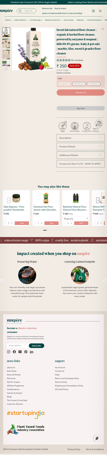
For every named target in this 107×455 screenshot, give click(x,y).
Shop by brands (60, 8)
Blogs (9, 396)
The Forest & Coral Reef (17, 400)
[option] (78, 280)
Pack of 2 (79, 84)
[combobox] (30, 11)
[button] (64, 60)
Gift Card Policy (61, 389)
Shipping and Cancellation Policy (69, 385)
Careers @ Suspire (14, 393)
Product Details (67, 146)
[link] (16, 197)
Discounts (11, 378)
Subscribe (36, 345)
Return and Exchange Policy (67, 378)
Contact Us (59, 371)
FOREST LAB (61, 57)
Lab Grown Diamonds (94, 20)
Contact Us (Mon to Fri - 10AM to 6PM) (79, 163)
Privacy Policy (74, 449)
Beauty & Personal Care (52, 20)
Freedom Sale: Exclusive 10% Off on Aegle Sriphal (25, 2)
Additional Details (68, 155)
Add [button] (22, 223)
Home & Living (68, 20)
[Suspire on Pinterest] (25, 351)
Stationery (80, 20)
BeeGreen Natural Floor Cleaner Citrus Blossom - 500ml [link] (75, 208)
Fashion (7, 20)
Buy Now (81, 108)
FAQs (57, 374)
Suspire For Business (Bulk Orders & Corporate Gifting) (62, 13)
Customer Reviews (15, 404)
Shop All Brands (14, 374)
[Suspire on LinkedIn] (31, 351)
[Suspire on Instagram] (8, 351)
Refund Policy (61, 382)
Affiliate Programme (15, 385)
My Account (60, 367)
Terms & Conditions (95, 449)
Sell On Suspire (13, 382)
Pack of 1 (64, 84)
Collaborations (13, 389)
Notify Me (81, 92)
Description (65, 137)
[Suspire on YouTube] (20, 351)
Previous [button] (1, 280)
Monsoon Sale (47, 8)
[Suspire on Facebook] (14, 351)
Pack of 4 (94, 84)
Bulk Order (11, 371)
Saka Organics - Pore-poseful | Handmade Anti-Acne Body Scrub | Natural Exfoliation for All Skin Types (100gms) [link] (16, 208)
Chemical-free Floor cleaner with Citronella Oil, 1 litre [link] (44, 208)
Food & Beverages (35, 20)
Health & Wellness (20, 20)
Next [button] (105, 280)
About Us (11, 367)
